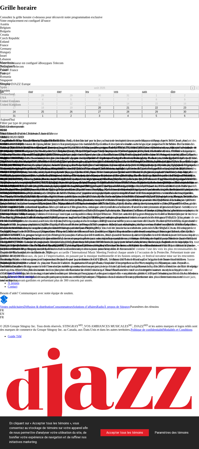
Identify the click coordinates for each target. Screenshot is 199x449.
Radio (100, 306)
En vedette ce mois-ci (21, 276)
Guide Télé (15, 273)
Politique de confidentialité (147, 329)
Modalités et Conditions (177, 329)
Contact (12, 286)
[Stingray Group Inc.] (16, 303)
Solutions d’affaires (85, 306)
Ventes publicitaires (12, 306)
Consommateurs (63, 306)
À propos (13, 283)
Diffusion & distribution (38, 306)
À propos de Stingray (117, 306)
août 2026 (99, 87)
